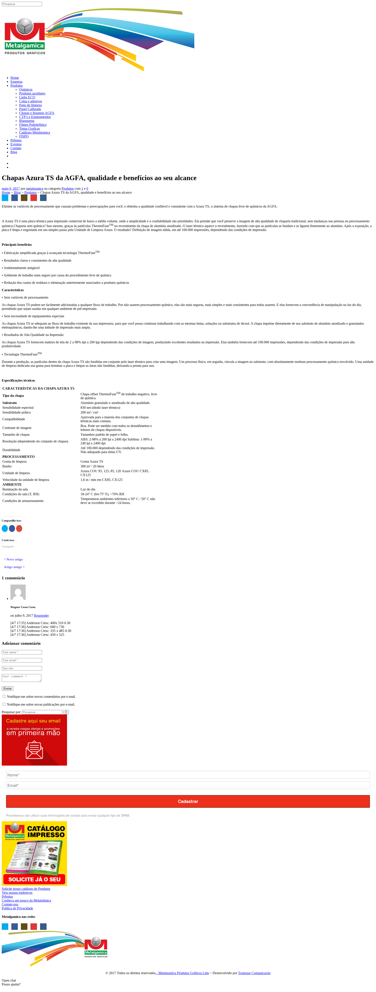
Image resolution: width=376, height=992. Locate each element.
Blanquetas (26, 121)
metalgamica (34, 188)
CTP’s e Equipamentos (35, 117)
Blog (13, 152)
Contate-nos (10, 904)
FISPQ (24, 136)
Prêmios (16, 140)
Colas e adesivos (30, 101)
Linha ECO (27, 97)
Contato (15, 148)
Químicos (25, 89)
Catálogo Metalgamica (34, 132)
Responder (41, 615)
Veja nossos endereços (17, 892)
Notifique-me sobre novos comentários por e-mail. (41, 696)
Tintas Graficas (29, 128)
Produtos (16, 85)
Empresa (16, 81)
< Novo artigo (13, 559)
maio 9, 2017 (11, 188)
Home (14, 78)
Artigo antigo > (14, 567)
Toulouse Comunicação (254, 973)
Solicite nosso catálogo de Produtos (26, 889)
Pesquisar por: (11, 712)
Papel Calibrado (30, 109)
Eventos (16, 144)
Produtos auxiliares (32, 93)
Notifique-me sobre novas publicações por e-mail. (41, 704)
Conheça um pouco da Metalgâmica (26, 900)
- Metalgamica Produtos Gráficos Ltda (182, 973)
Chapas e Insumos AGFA (36, 113)
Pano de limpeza (30, 105)
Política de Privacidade (17, 908)
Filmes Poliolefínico (33, 124)
